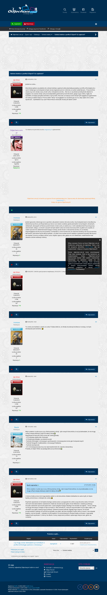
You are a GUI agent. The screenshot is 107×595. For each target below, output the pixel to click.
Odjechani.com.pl (18, 34)
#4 (96, 322)
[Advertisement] (53, 56)
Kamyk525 (53, 544)
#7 (96, 479)
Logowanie (17, 24)
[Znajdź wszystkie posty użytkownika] (16, 122)
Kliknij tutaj (89, 247)
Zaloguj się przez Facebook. (37, 29)
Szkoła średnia (46, 34)
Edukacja (37, 34)
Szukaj (48, 574)
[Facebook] (80, 587)
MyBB (15, 586)
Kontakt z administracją (54, 567)
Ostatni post (83, 545)
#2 (96, 217)
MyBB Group (29, 586)
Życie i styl (28, 34)
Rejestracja (29, 24)
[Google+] (85, 587)
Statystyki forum (52, 572)
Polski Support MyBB (33, 588)
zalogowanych (48, 129)
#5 (96, 376)
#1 (96, 79)
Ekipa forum (50, 570)
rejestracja (60, 200)
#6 (96, 426)
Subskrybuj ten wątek (17, 549)
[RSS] (91, 587)
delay (18, 589)
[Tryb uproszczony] (96, 587)
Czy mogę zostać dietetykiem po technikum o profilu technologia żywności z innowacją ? (29, 544)
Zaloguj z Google (55, 29)
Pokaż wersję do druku (18, 552)
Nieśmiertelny (92, 545)
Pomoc (48, 576)
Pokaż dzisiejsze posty (17, 29)
